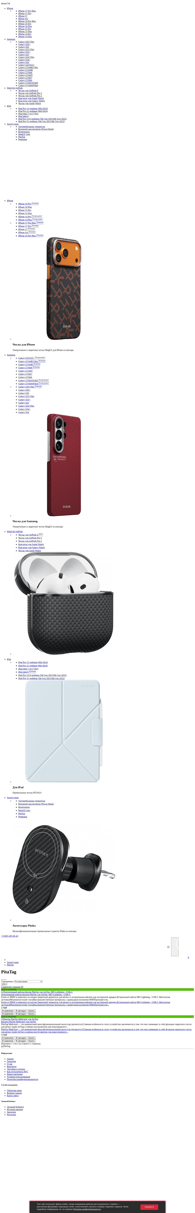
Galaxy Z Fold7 (25, 75)
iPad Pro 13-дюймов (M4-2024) (33, 108)
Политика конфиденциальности (22, 1079)
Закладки (11, 1112)
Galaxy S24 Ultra (26, 57)
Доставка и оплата (16, 1069)
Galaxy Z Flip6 (25, 80)
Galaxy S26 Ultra (26, 42)
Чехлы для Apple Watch (29, 103)
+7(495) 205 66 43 (9, 936)
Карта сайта (12, 1095)
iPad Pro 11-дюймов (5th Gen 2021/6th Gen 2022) (41, 121)
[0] (190, 946)
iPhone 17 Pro (24, 13)
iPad (9, 106)
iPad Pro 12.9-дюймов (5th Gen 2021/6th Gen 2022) (42, 119)
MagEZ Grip (24, 134)
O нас (9, 1064)
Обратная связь (14, 1090)
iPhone (10, 8)
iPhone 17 (22, 16)
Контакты (11, 1066)
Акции (10, 1059)
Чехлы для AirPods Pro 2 (30, 95)
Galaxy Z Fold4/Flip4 (28, 85)
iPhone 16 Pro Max (27, 21)
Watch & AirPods (15, 88)
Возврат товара (14, 1093)
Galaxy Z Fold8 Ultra (28, 67)
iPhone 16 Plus (25, 26)
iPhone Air (23, 18)
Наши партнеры (15, 1074)
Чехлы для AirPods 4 (28, 90)
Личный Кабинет (15, 1107)
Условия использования (18, 1077)
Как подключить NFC (17, 1071)
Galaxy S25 (23, 54)
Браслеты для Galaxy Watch (31, 101)
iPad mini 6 (23, 116)
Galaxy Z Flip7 (25, 78)
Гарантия (11, 1061)
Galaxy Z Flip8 (25, 72)
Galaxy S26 (23, 47)
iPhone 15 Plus (25, 31)
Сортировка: (7, 981)
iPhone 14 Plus (25, 36)
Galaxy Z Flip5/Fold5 (28, 83)
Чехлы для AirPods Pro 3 (30, 93)
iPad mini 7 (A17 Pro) (28, 113)
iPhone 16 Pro (24, 24)
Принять (149, 1207)
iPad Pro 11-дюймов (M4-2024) (33, 111)
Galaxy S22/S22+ (26, 65)
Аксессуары (13, 124)
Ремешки (22, 139)
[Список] (2, 979)
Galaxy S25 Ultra (26, 49)
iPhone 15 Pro (24, 29)
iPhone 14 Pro (24, 34)
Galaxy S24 (23, 62)
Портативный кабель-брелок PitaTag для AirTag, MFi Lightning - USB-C (36, 994)
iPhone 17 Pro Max (27, 11)
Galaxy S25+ (24, 52)
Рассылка (11, 1114)
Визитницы (24, 131)
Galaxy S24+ (24, 60)
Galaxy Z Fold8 (25, 70)
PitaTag (21, 137)
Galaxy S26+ (24, 44)
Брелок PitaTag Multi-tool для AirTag (18, 1021)
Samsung (11, 39)
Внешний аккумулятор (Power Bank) (36, 129)
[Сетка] (5, 979)
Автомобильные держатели (31, 126)
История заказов (15, 1109)
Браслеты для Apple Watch (31, 98)
